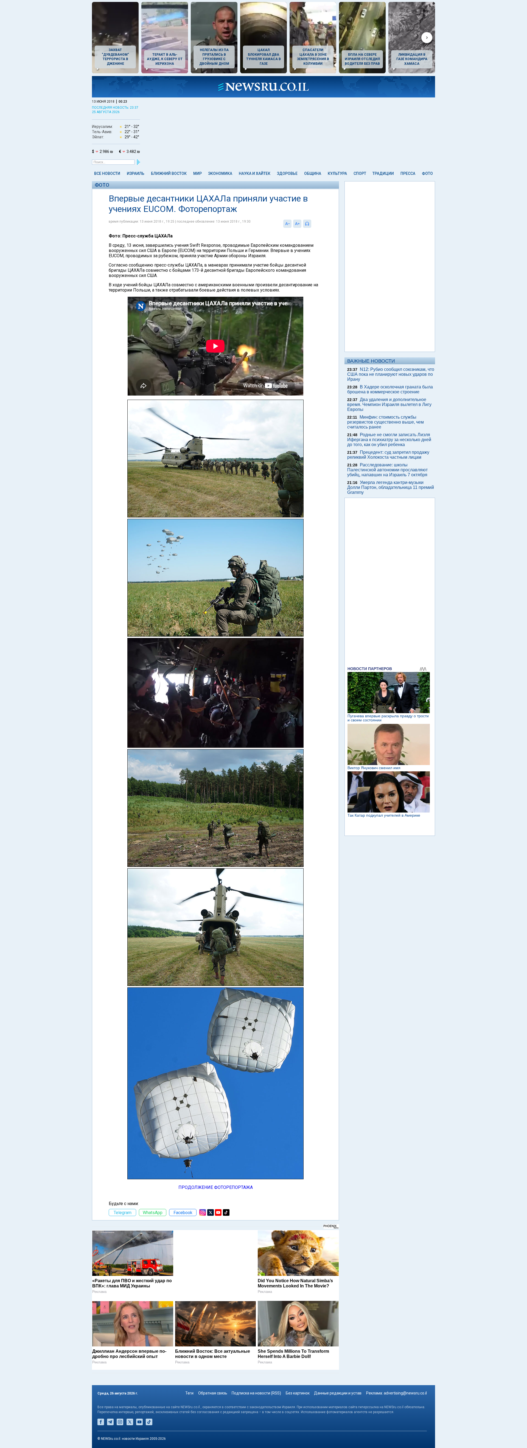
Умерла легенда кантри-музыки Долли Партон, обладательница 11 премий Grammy (390, 487)
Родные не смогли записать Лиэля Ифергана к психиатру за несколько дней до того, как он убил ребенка (389, 439)
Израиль (135, 173)
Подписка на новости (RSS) (256, 1393)
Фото (427, 173)
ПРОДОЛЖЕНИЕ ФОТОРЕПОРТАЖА (215, 1187)
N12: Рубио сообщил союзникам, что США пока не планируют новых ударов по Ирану (390, 374)
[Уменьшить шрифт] (287, 224)
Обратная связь (212, 1393)
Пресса (407, 173)
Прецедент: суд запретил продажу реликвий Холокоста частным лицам (388, 455)
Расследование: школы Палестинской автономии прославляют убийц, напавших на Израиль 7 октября (387, 470)
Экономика (220, 173)
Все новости (107, 173)
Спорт (360, 173)
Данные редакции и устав (337, 1393)
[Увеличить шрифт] (297, 224)
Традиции (383, 173)
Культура (337, 173)
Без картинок (298, 1393)
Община (312, 173)
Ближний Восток (169, 173)
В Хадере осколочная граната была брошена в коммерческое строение (390, 389)
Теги (189, 1393)
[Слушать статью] (312, 224)
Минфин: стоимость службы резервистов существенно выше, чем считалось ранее (385, 422)
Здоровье (287, 173)
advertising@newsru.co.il (405, 1393)
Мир (197, 173)
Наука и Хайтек (254, 173)
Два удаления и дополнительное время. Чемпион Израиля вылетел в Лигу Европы (389, 404)
